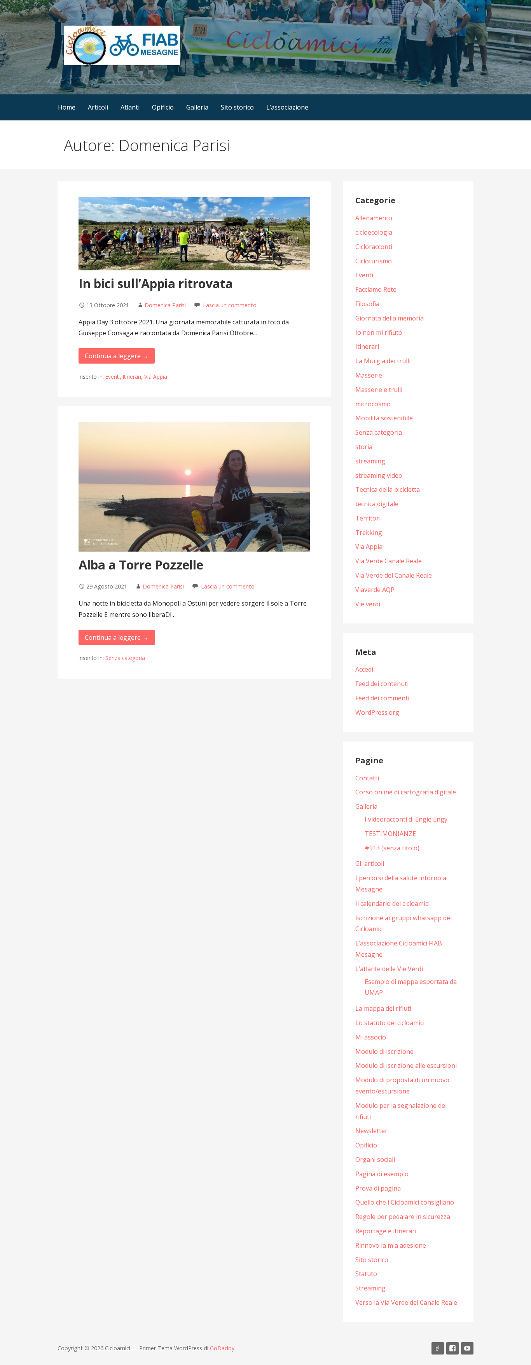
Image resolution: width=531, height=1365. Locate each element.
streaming (370, 461)
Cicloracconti (373, 246)
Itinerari (132, 376)
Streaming (370, 1288)
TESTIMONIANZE (390, 833)
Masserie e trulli (378, 389)
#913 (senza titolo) (392, 848)
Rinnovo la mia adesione (390, 1245)
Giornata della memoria (389, 318)
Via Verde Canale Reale (388, 561)
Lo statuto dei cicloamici (389, 1023)
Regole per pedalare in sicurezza (402, 1216)
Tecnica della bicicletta (387, 489)
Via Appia (155, 376)
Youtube (467, 1348)
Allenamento (373, 218)
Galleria (197, 107)
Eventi (112, 376)
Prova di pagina (378, 1188)
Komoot (437, 1348)
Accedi (364, 669)
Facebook (452, 1348)
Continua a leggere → (116, 356)
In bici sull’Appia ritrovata (156, 283)
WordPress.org (377, 712)
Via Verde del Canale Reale (393, 575)
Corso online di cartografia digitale (405, 792)
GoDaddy (222, 1348)
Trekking (368, 532)
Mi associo (370, 1037)
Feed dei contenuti (382, 683)
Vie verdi (367, 604)
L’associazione (287, 107)
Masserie (368, 375)
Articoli (98, 107)
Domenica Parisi (165, 305)
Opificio (163, 107)
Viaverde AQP (375, 589)
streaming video (378, 475)
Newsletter (371, 1130)
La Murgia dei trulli (382, 361)
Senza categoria (125, 658)
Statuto (366, 1273)
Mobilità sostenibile (384, 418)
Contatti (367, 778)
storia (363, 446)
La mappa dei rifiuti (383, 1008)
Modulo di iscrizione (384, 1051)
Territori (368, 518)
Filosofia (367, 303)
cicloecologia (373, 232)
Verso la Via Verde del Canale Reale (406, 1302)
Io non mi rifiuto (378, 332)
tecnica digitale (376, 504)
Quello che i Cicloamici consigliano (404, 1202)
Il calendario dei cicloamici (392, 903)
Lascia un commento (230, 305)
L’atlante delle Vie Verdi (389, 969)
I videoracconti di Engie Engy (406, 819)
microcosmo (373, 404)
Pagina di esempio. (382, 1174)
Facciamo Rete (376, 289)
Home (66, 107)
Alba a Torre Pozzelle (141, 564)
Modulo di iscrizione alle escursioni (406, 1065)
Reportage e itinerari (385, 1231)
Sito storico (237, 107)
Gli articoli (369, 863)
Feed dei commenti (382, 698)
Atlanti (130, 107)
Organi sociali (375, 1159)
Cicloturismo (373, 261)
